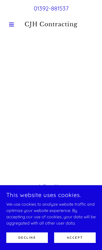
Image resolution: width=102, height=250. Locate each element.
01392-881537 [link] (51, 8)
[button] (13, 24)
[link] (51, 24)
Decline (27, 238)
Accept (75, 238)
